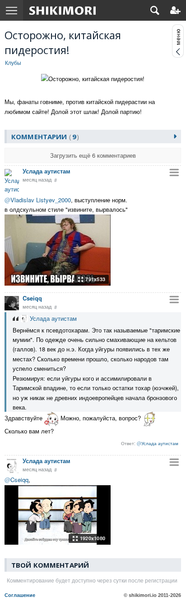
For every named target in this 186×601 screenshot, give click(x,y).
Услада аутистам (46, 171)
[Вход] (175, 10)
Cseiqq (32, 298)
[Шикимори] (62, 10)
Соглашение (20, 595)
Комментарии (43, 136)
